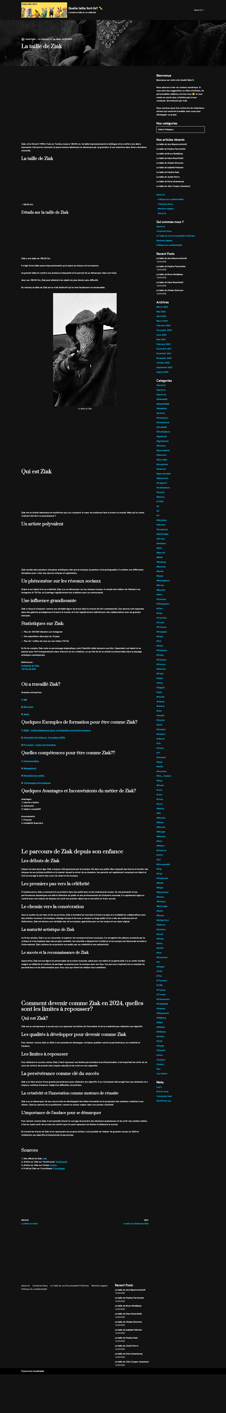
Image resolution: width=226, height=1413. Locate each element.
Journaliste (161, 1073)
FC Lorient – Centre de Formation (40, 745)
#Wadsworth (162, 1013)
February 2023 (163, 344)
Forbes (53, 1165)
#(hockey (161, 445)
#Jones (160, 748)
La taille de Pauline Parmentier (171, 149)
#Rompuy (161, 901)
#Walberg (161, 1017)
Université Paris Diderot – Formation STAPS (44, 737)
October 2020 (163, 362)
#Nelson (160, 845)
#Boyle (159, 576)
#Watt (159, 1022)
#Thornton (161, 980)
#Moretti (160, 827)
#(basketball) (162, 403)
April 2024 (161, 316)
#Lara (159, 789)
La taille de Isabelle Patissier (170, 167)
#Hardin (160, 696)
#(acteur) (161, 385)
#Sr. (158, 962)
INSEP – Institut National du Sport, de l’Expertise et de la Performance (57, 730)
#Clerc (159, 608)
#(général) (161, 436)
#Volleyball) (162, 1003)
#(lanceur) (161, 455)
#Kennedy (161, 771)
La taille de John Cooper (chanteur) (173, 186)
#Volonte (160, 1008)
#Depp (159, 636)
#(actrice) (161, 394)
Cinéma (160, 1064)
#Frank (159, 673)
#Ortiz (159, 855)
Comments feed (164, 1096)
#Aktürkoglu (162, 534)
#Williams (161, 1031)
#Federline (161, 650)
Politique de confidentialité (170, 199)
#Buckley (160, 590)
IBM (25, 699)
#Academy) (162, 529)
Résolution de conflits (34, 775)
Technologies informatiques (37, 783)
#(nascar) (161, 469)
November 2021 (164, 353)
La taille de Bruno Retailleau (169, 153)
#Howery (160, 734)
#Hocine (160, 720)
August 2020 (162, 372)
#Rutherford (162, 920)
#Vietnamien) (163, 999)
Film (158, 1069)
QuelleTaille (30, 39)
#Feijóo (160, 655)
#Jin (158, 743)
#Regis (159, 887)
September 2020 (164, 367)
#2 (157, 506)
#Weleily (160, 1027)
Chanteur (160, 1059)
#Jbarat (160, 738)
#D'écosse (161, 627)
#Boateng (161, 562)
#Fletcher (161, 669)
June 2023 (161, 334)
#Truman (161, 994)
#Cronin (160, 622)
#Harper (160, 701)
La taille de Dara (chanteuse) (170, 181)
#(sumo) (160, 492)
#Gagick (160, 687)
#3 (157, 511)
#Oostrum (161, 850)
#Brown (160, 585)
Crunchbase (59, 1168)
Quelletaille (38, 1371)
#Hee (159, 710)
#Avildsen (161, 543)
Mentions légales (166, 208)
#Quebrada (162, 878)
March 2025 (162, 307)
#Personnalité (163, 864)
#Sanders (161, 929)
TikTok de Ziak (28, 668)
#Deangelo (161, 631)
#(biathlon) (161, 408)
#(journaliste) (162, 450)
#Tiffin (159, 985)
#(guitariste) (162, 441)
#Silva (159, 943)
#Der (159, 641)
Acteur (159, 1055)
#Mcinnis (160, 817)
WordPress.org (163, 1100)
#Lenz (159, 794)
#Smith (159, 948)
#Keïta (159, 766)
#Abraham (161, 520)
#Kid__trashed (163, 776)
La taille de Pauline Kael (167, 172)
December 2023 (164, 330)
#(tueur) (160, 497)
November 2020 (164, 358)
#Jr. (158, 752)
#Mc (158, 813)
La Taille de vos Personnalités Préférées (175, 235)
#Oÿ (158, 859)
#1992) (159, 501)
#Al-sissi (160, 538)
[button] (203, 9)
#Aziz (159, 548)
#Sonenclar (162, 957)
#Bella (159, 557)
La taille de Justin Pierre (168, 176)
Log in (159, 1087)
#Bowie (160, 571)
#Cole (159, 613)
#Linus (159, 799)
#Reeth (159, 883)
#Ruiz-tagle (162, 906)
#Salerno (160, 924)
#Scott (159, 934)
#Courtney (161, 617)
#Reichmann (162, 892)
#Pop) (159, 873)
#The (159, 976)
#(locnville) (161, 459)
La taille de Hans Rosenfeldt (169, 158)
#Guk (159, 692)
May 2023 (161, 339)
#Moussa (160, 836)
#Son (159, 952)
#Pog (159, 869)
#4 (157, 515)
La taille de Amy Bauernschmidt (171, 144)
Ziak (45, 1158)
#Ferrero (160, 664)
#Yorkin (160, 1036)
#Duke (159, 645)
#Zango (160, 1045)
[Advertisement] (85, 85)
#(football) (161, 427)
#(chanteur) (162, 417)
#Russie (160, 915)
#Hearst (160, 706)
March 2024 (162, 321)
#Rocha (160, 897)
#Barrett (160, 552)
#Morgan (160, 831)
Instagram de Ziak (30, 665)
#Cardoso (161, 599)
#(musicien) (162, 464)
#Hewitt (160, 715)
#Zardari (160, 1050)
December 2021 (164, 348)
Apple (26, 714)
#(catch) (160, 413)
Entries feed (162, 1091)
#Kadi (159, 762)
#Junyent (161, 757)
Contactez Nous (165, 204)
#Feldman (161, 659)
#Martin (160, 808)
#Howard (161, 729)
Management (30, 768)
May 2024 (161, 311)
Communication (31, 761)
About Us (160, 194)
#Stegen (160, 966)
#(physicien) (162, 478)
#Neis (159, 841)
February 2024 (163, 325)
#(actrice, (161, 389)
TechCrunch (61, 1161)
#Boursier (161, 566)
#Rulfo (159, 911)
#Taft (159, 971)
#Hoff (159, 724)
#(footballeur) (163, 431)
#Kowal (160, 785)
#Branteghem (163, 580)
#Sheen (160, 938)
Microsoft (28, 707)
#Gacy (159, 682)
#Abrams (160, 524)
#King (159, 780)
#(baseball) (161, 399)
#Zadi (159, 1041)
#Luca (159, 803)
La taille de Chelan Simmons (169, 163)
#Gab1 (159, 678)
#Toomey (161, 990)
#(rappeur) (161, 483)
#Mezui (160, 822)
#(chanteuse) (162, 422)
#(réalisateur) (163, 487)
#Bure (159, 594)
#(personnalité (163, 473)
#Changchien (162, 603)
